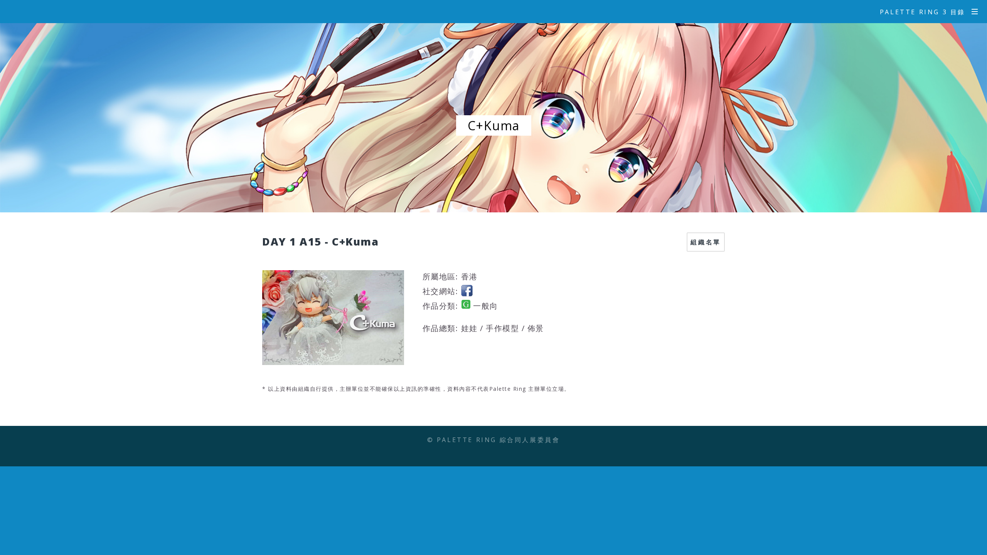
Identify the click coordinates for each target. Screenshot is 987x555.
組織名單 (706, 242)
